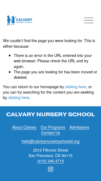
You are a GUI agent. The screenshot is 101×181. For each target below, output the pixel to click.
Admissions (79, 127)
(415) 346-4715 (50, 160)
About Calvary (24, 127)
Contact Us (50, 132)
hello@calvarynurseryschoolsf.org (50, 141)
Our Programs (53, 127)
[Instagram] (50, 169)
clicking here (75, 86)
